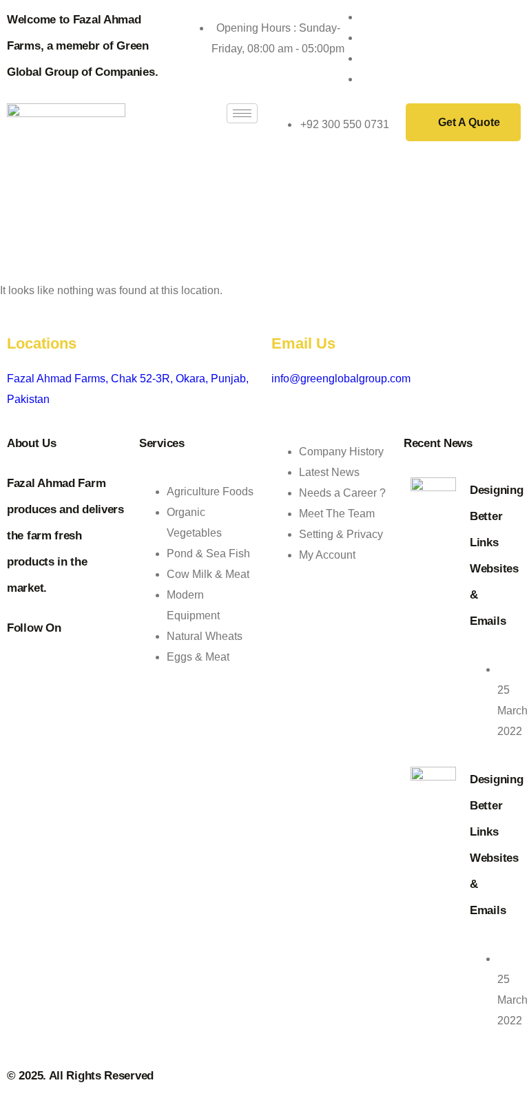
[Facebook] (364, 37)
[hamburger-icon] (242, 113)
